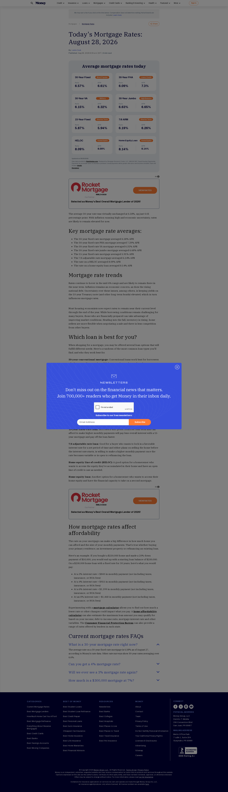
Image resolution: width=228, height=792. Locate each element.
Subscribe (140, 422)
